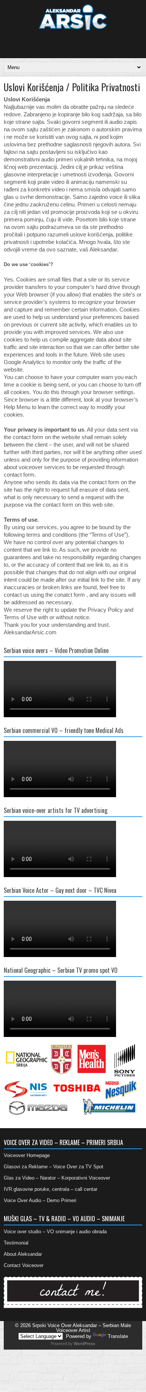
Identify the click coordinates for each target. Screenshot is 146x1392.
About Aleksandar (23, 1254)
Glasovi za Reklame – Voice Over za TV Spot (53, 1166)
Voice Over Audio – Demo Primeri (40, 1200)
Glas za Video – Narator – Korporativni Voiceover (57, 1178)
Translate (118, 1336)
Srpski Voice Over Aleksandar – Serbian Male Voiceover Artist (81, 1328)
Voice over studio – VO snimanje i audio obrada (55, 1231)
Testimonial (16, 1243)
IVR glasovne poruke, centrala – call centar (50, 1189)
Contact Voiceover (23, 1265)
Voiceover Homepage (27, 1155)
